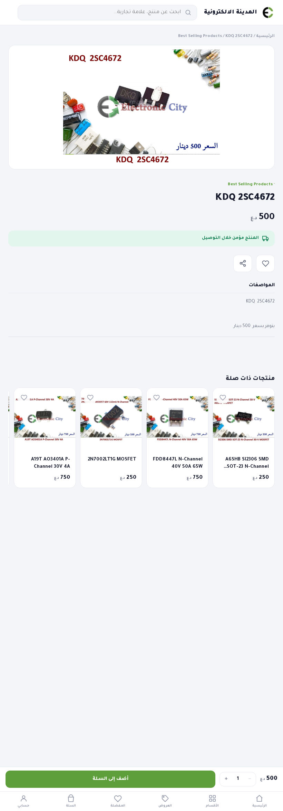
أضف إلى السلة (110, 779)
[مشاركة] (242, 263)
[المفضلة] (265, 263)
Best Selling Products (200, 36)
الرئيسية (265, 36)
